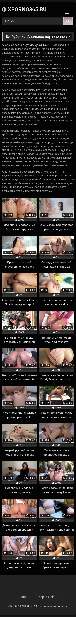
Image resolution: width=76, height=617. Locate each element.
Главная (25, 597)
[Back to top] (63, 605)
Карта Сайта (48, 597)
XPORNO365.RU (26, 9)
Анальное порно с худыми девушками (25, 45)
